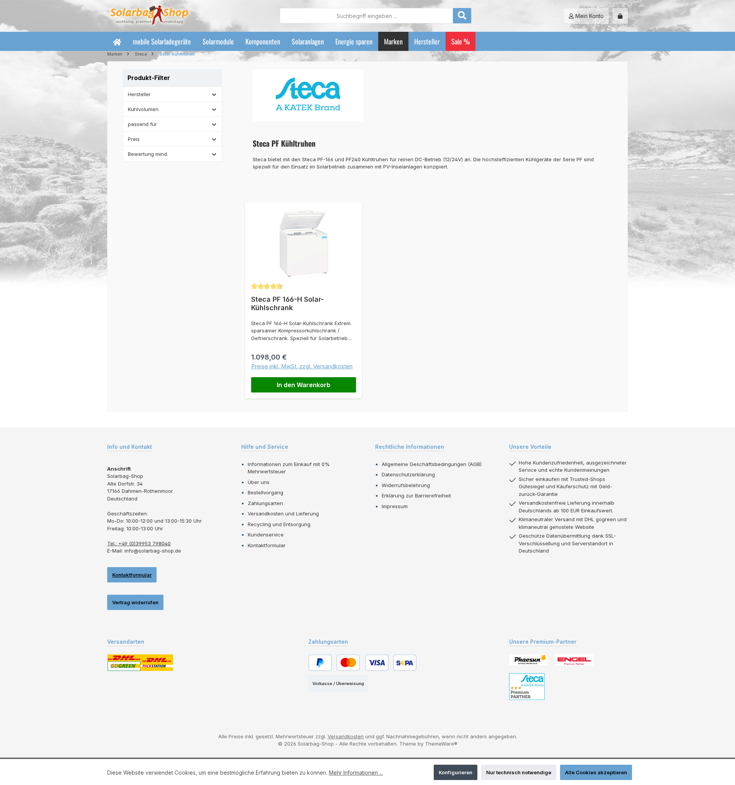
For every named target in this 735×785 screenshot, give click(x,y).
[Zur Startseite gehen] (149, 16)
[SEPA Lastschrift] (405, 662)
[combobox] (366, 15)
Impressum (395, 506)
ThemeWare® (441, 744)
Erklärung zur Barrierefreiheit (416, 495)
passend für (142, 124)
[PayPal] (320, 662)
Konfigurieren (455, 772)
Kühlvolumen (143, 109)
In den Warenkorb (303, 385)
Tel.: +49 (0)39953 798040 (139, 543)
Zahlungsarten (265, 503)
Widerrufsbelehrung (406, 485)
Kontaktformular (132, 575)
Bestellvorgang (265, 492)
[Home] (117, 41)
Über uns (259, 482)
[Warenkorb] (620, 16)
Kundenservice (266, 535)
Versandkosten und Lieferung (283, 513)
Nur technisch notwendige (518, 772)
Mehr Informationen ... (356, 772)
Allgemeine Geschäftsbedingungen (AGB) (432, 464)
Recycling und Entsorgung (279, 524)
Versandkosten (346, 736)
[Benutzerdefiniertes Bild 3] (527, 686)
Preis (134, 139)
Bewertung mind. (148, 154)
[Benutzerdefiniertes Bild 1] (528, 659)
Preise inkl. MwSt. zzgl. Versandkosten (302, 366)
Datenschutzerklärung (408, 474)
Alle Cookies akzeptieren (596, 772)
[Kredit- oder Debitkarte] (362, 662)
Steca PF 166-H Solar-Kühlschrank (287, 303)
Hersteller (139, 94)
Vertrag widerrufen (135, 602)
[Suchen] (462, 15)
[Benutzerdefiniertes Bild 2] (574, 660)
